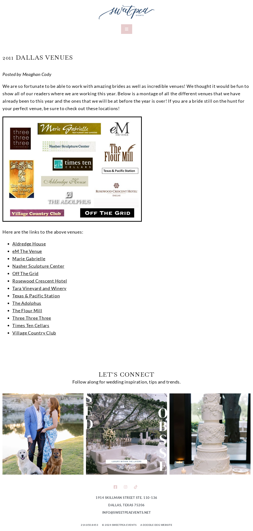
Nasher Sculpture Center (38, 266)
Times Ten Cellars (30, 325)
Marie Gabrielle (28, 258)
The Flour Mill (27, 310)
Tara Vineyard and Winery (39, 288)
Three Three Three (31, 318)
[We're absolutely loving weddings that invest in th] (126, 434)
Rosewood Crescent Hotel (39, 281)
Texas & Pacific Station (36, 295)
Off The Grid (25, 273)
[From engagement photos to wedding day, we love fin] (43, 434)
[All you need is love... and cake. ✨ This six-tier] (210, 434)
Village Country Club (34, 333)
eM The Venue (27, 251)
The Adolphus (26, 303)
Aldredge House (29, 243)
